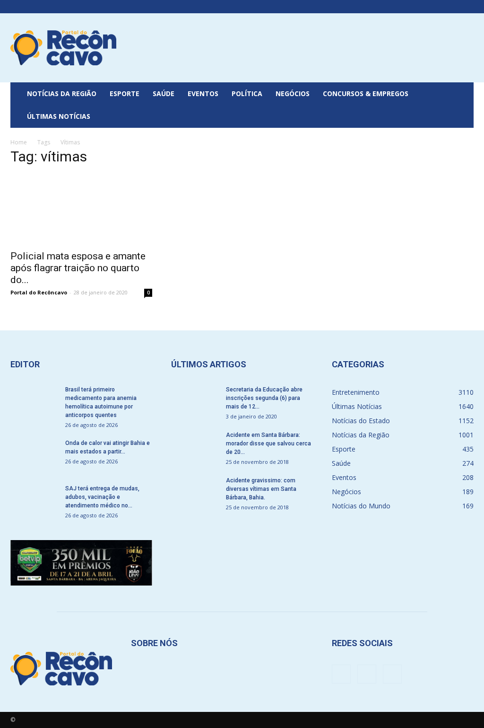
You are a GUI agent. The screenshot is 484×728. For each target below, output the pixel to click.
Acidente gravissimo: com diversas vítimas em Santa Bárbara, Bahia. (261, 489)
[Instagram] (451, 6)
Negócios (293, 93)
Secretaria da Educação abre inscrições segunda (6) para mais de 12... (264, 398)
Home (18, 142)
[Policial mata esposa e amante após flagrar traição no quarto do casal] (81, 209)
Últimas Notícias (58, 116)
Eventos (203, 93)
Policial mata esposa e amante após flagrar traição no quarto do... (78, 267)
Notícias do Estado (361, 420)
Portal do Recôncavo (38, 292)
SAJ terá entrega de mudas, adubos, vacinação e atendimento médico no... (102, 497)
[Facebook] (435, 6)
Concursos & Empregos (365, 93)
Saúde (163, 93)
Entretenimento (356, 392)
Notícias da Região (61, 93)
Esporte (124, 93)
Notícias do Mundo (361, 505)
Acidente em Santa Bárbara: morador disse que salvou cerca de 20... (268, 443)
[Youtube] (466, 6)
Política (247, 93)
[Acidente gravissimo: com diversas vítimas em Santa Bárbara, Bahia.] (194, 492)
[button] (462, 105)
